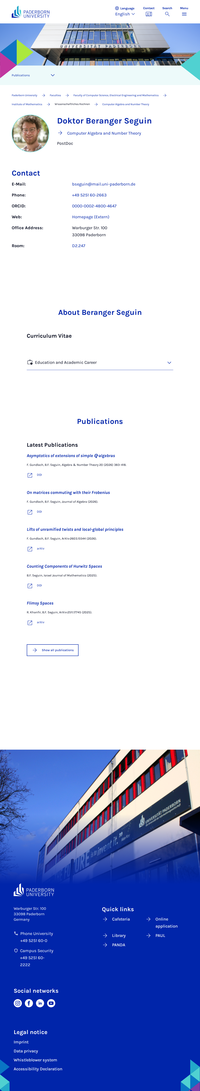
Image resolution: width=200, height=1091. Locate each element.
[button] (127, 12)
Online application (166, 923)
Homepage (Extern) (90, 216)
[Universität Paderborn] (34, 889)
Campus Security (36, 950)
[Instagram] (18, 1003)
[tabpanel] (100, 217)
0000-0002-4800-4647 (94, 206)
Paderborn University (24, 95)
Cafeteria (121, 919)
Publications (21, 75)
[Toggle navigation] (53, 75)
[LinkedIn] (40, 1003)
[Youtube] (51, 1003)
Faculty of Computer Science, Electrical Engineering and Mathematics (116, 95)
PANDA (118, 944)
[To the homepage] (30, 12)
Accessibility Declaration (38, 1068)
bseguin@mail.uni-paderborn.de (103, 184)
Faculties (55, 95)
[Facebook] (29, 1003)
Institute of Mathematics (27, 104)
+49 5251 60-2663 (89, 195)
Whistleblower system (35, 1060)
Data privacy (26, 1051)
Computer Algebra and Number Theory (125, 104)
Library (119, 935)
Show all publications (58, 650)
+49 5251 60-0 (33, 940)
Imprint (21, 1042)
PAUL (160, 935)
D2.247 (78, 245)
